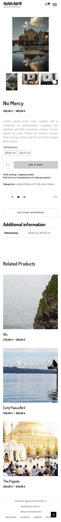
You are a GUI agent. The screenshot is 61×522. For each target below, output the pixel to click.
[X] (6, 197)
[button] (46, 4)
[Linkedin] (24, 197)
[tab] (30, 213)
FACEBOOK (25, 517)
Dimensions (11, 147)
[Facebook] (12, 197)
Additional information (30, 213)
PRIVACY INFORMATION (30, 512)
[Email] (18, 197)
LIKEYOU (36, 506)
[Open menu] (55, 5)
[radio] (10, 153)
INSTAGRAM (11, 517)
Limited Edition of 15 (26, 184)
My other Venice (46, 184)
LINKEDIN (38, 517)
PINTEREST (50, 517)
